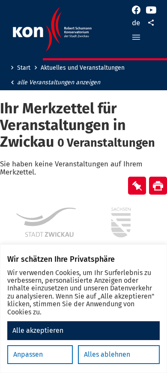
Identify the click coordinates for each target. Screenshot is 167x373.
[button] (136, 37)
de (136, 22)
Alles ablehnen (107, 354)
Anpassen (28, 354)
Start (23, 68)
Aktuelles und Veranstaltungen (83, 68)
